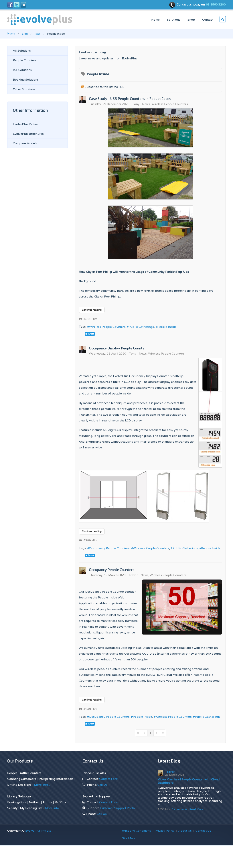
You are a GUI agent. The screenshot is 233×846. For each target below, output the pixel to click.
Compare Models (25, 143)
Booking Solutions (26, 79)
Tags (37, 33)
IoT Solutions (22, 70)
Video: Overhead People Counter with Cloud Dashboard (189, 781)
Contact (207, 20)
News (146, 104)
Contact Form (109, 779)
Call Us (102, 785)
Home (155, 20)
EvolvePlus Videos (25, 124)
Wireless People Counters (169, 104)
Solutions (173, 20)
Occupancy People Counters (109, 548)
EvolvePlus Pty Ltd (38, 831)
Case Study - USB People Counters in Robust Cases (130, 98)
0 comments (179, 809)
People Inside (166, 327)
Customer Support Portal (118, 808)
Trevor (133, 575)
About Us (185, 831)
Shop (191, 20)
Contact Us (203, 831)
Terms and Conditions (135, 831)
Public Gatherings (141, 327)
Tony (135, 104)
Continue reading (92, 309)
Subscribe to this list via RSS (104, 87)
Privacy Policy (165, 831)
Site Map (128, 838)
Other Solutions (24, 89)
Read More (196, 809)
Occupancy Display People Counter (117, 348)
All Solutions (22, 50)
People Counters (25, 60)
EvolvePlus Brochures (28, 134)
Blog (25, 33)
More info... (41, 785)
